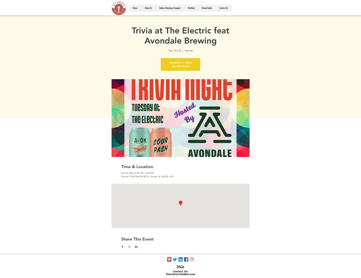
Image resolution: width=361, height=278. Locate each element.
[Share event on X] (129, 247)
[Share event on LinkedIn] (136, 247)
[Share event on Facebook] (122, 247)
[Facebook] (186, 259)
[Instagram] (192, 259)
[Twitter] (175, 259)
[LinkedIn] (180, 259)
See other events (180, 66)
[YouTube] (169, 259)
